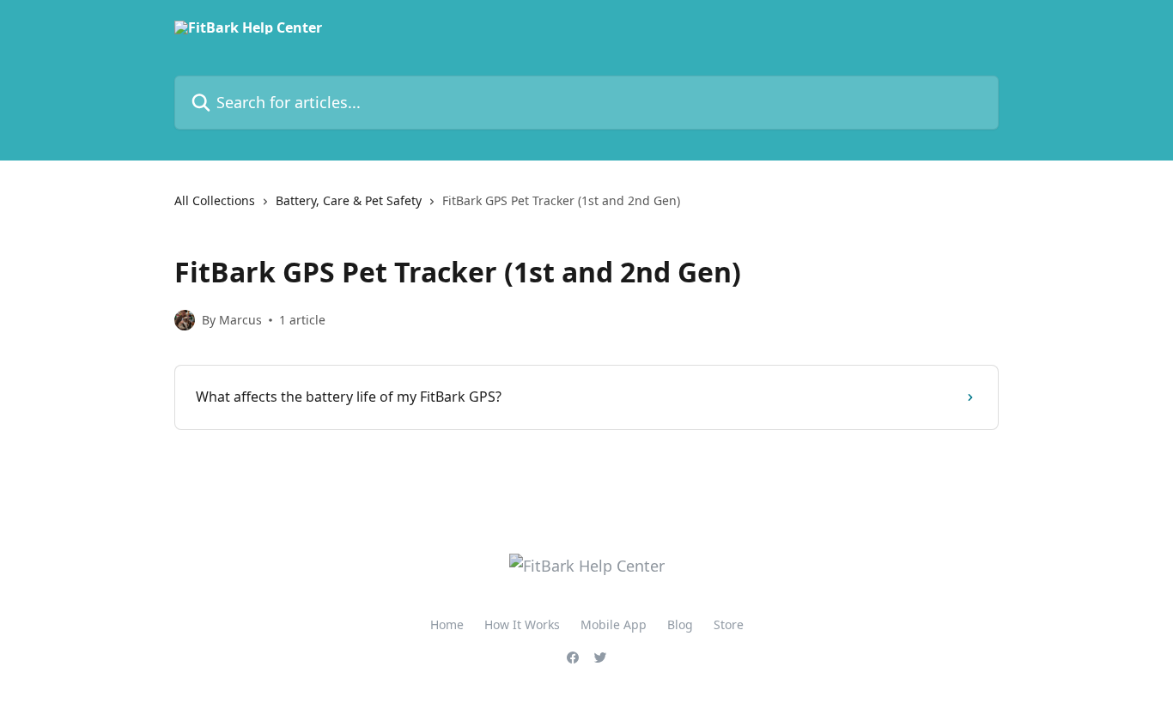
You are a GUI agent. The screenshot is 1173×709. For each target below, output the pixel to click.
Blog (680, 624)
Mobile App (613, 624)
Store (729, 624)
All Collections (214, 200)
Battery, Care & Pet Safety (349, 200)
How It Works (522, 624)
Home (447, 624)
